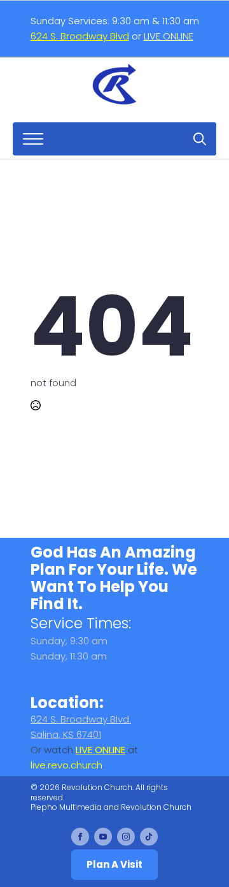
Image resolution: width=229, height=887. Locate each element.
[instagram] (126, 837)
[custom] (149, 837)
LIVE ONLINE (168, 36)
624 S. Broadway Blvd (80, 36)
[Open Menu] (33, 139)
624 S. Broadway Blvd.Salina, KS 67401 (81, 726)
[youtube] (103, 837)
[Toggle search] (199, 138)
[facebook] (80, 837)
